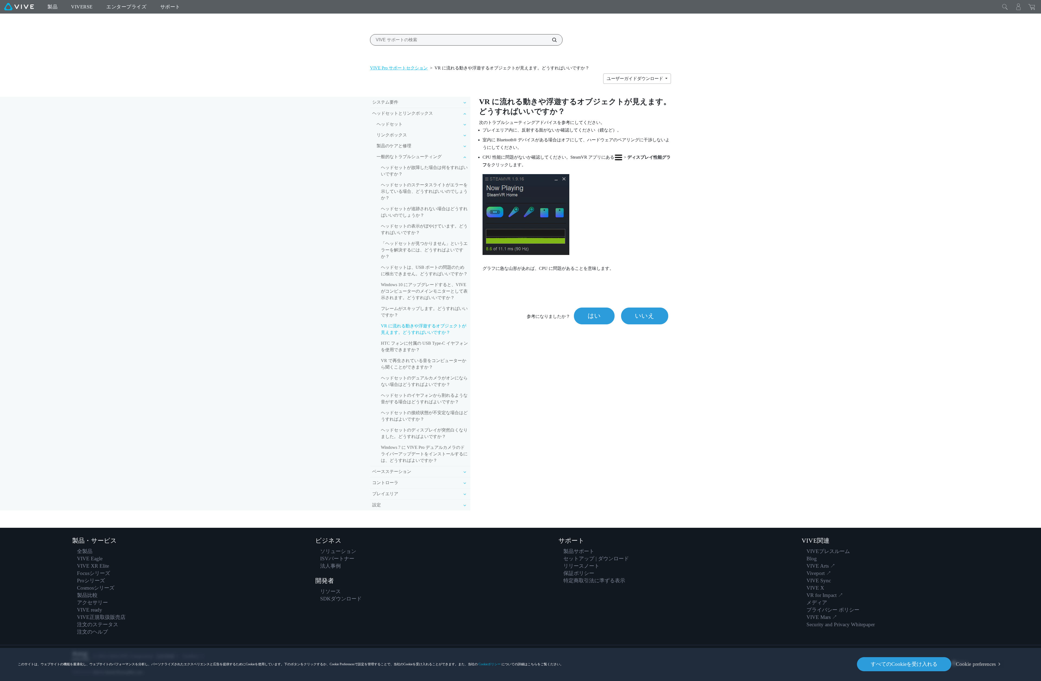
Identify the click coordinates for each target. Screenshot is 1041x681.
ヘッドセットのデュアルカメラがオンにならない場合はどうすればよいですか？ (424, 381)
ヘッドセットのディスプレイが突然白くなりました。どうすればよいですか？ (424, 433)
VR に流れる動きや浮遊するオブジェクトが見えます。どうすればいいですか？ (423, 329)
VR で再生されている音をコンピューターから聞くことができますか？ (423, 363)
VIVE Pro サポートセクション (399, 68)
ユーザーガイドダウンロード (635, 78)
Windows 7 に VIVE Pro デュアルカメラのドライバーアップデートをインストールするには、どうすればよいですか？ (424, 454)
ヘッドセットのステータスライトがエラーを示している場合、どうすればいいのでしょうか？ (424, 191)
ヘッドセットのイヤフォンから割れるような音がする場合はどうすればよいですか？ (424, 398)
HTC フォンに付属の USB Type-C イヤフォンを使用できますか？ (424, 346)
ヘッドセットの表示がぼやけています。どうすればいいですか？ (424, 229)
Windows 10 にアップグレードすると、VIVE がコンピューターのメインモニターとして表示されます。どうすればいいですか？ (424, 291)
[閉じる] (1005, 7)
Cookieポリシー (489, 664)
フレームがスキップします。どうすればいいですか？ (424, 311)
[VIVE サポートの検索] (551, 39)
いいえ (644, 315)
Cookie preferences (976, 664)
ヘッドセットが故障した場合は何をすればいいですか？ (424, 170)
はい (594, 315)
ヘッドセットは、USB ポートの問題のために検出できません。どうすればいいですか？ (424, 270)
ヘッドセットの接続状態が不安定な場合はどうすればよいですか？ (424, 415)
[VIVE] (19, 7)
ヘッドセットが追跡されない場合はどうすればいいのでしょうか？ (424, 212)
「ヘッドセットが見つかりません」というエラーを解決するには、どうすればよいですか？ (424, 250)
